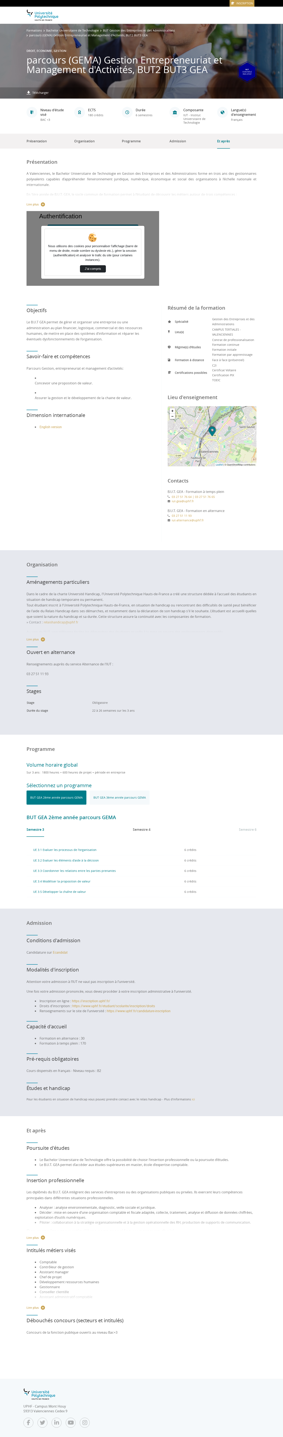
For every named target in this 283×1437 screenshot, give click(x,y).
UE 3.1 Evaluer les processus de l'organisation (65, 850)
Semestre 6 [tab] (247, 829)
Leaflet (219, 464)
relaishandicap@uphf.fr (61, 622)
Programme (131, 141)
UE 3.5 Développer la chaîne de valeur (59, 892)
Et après (223, 141)
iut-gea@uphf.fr (183, 501)
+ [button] (172, 411)
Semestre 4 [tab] (141, 829)
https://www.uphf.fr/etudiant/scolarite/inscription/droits (113, 1006)
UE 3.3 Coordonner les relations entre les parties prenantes (74, 871)
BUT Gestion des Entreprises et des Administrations (139, 30)
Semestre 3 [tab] (35, 829)
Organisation (84, 141)
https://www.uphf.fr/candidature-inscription (139, 1011)
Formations (34, 30)
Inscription (244, 3)
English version (51, 427)
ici (193, 1099)
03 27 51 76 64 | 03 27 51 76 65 (193, 497)
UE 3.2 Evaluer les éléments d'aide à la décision (66, 860)
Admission (177, 141)
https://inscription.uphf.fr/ (91, 1001)
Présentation (37, 141)
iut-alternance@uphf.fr (188, 520)
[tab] (56, 798)
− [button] (172, 416)
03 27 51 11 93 (182, 516)
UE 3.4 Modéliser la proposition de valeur (62, 881)
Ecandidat (60, 952)
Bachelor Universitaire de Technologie (72, 30)
